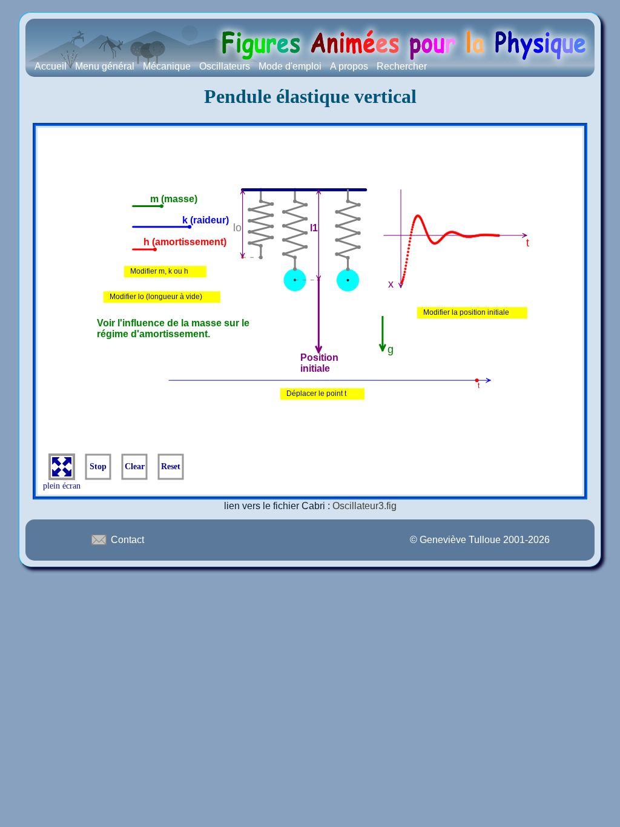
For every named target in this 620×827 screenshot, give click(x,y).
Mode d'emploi (290, 66)
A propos (349, 66)
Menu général (104, 66)
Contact (126, 540)
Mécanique (167, 66)
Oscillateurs (224, 66)
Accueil (51, 66)
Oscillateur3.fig (364, 506)
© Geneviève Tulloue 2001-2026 (480, 540)
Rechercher (402, 66)
